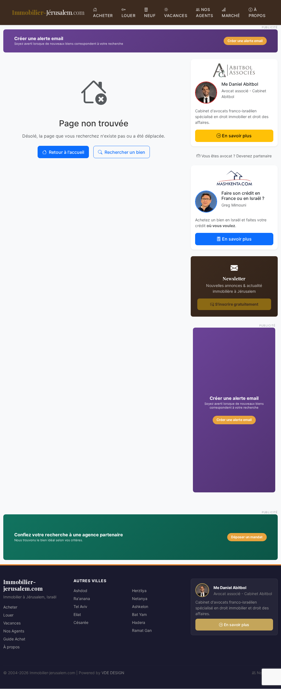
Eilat (77, 614)
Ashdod (80, 590)
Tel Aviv (80, 606)
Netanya (139, 598)
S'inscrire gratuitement (236, 304)
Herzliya (139, 590)
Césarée (81, 622)
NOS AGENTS (204, 12)
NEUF (149, 15)
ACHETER (103, 15)
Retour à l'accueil (66, 152)
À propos (11, 647)
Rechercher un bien (125, 152)
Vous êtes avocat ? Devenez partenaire (236, 156)
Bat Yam (139, 614)
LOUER (129, 15)
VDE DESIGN (113, 672)
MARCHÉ (231, 15)
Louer (8, 615)
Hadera (138, 622)
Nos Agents (13, 631)
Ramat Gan (142, 630)
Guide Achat (14, 639)
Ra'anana (82, 598)
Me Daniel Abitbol (239, 84)
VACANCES (175, 15)
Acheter (10, 607)
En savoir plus (237, 135)
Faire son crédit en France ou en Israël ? (242, 195)
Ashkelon (140, 606)
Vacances (12, 623)
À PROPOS (257, 12)
